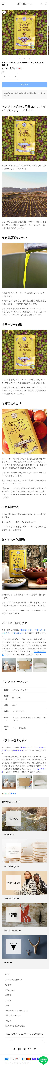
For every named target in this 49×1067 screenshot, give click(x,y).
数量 (3, 72)
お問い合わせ (10, 990)
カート (7, 1005)
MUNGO (8, 834)
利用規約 (8, 1021)
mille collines (10, 898)
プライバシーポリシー (13, 1016)
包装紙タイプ (17, 633)
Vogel (6, 962)
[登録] (41, 1040)
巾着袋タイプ (26, 630)
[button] (2, 3)
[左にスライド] (19, 58)
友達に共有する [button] (10, 793)
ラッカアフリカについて (14, 980)
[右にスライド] (29, 58)
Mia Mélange (10, 866)
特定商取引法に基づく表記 (14, 1026)
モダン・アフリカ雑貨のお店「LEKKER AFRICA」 (20, 1063)
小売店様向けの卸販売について (16, 1010)
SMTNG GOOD (11, 930)
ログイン (8, 1000)
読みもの (8, 985)
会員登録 (8, 995)
